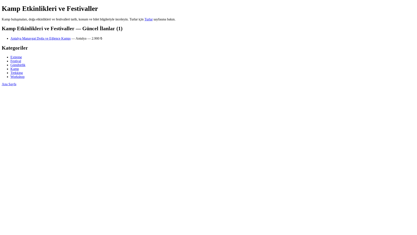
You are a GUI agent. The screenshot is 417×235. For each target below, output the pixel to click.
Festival (15, 61)
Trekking (16, 73)
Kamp (14, 69)
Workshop (17, 77)
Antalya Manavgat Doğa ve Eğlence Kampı (40, 38)
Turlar (148, 19)
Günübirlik (17, 65)
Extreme (16, 57)
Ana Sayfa (9, 84)
